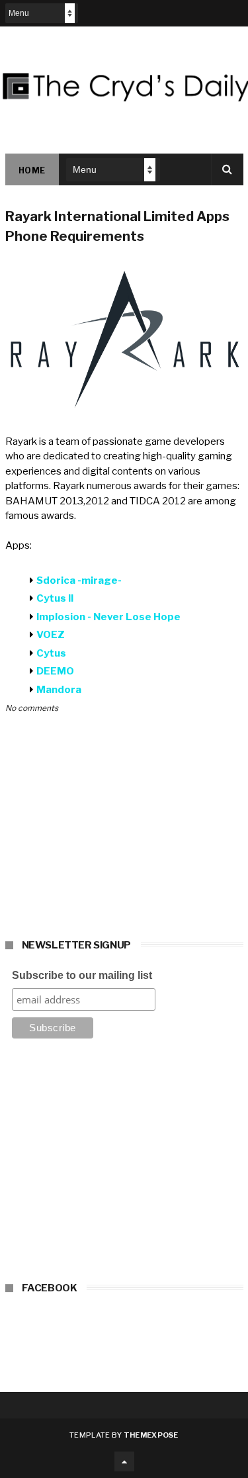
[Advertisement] (124, 1164)
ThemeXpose (151, 1435)
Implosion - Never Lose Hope (108, 617)
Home (32, 170)
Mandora (58, 690)
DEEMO (56, 671)
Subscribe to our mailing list (82, 975)
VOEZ (50, 635)
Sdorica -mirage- (79, 580)
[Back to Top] (124, 1461)
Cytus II (55, 598)
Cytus (51, 653)
